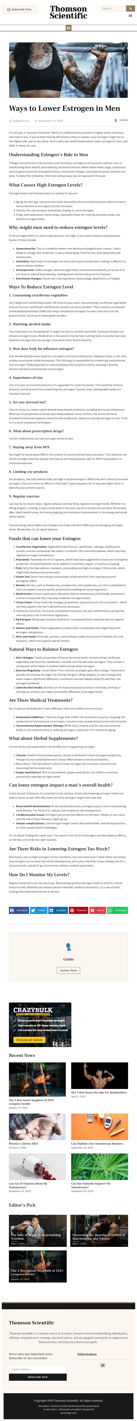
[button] (69, 28)
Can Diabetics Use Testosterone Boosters (97, 1143)
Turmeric (22, 611)
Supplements (21, 121)
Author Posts (68, 970)
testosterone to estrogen (33, 206)
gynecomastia (27, 171)
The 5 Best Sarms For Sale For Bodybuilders (99, 1092)
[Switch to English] (130, 15)
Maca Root (23, 763)
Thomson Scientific (68, 12)
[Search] (130, 9)
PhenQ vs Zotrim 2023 (23, 1143)
